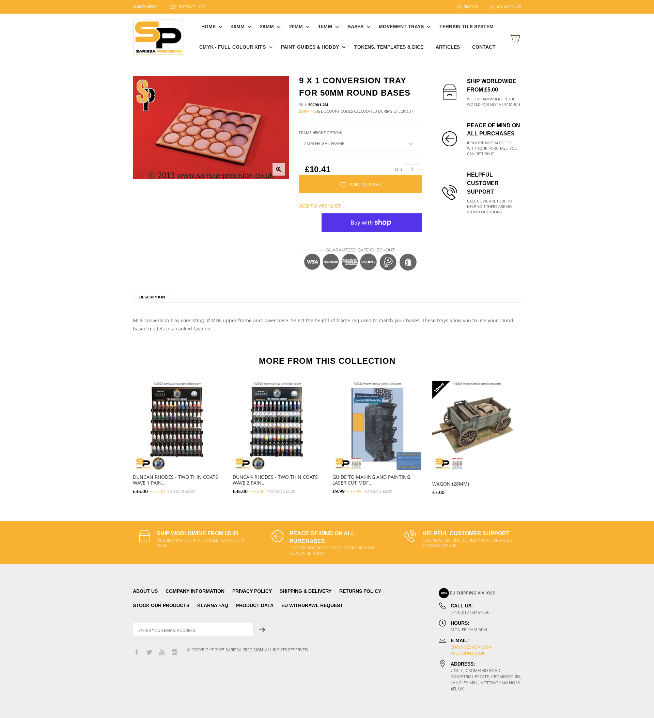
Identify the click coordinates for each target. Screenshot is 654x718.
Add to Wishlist (320, 206)
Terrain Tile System (466, 26)
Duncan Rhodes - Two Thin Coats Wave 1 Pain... (175, 480)
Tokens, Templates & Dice (388, 47)
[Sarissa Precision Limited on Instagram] (174, 652)
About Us (145, 591)
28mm (267, 26)
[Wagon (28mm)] (477, 425)
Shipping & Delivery (305, 591)
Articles (448, 47)
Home (208, 26)
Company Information (195, 591)
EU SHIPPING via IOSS (472, 593)
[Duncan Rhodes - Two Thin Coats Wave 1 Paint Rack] (177, 425)
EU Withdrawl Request (312, 605)
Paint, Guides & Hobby (310, 47)
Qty (399, 169)
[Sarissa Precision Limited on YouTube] (161, 652)
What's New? (145, 6)
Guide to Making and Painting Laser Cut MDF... (371, 480)
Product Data (255, 605)
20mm (296, 26)
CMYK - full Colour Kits (232, 47)
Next (535, 434)
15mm (325, 26)
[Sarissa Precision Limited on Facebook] (136, 652)
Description (152, 297)
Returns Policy (360, 591)
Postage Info (192, 6)
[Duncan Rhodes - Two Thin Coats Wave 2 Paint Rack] (277, 425)
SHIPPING (307, 111)
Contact (484, 47)
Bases (355, 26)
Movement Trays (401, 26)
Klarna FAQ (212, 605)
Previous (118, 434)
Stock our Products (161, 605)
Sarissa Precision (244, 650)
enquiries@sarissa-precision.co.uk (472, 650)
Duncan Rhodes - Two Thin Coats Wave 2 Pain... (275, 480)
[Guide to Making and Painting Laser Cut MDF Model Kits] (377, 425)
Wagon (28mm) (450, 483)
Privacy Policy (252, 591)
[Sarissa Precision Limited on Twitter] (149, 652)
